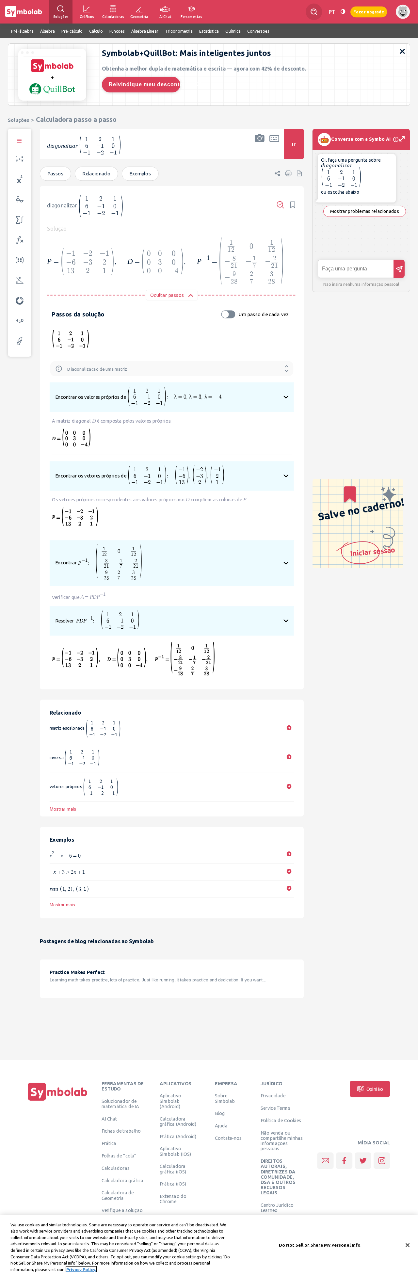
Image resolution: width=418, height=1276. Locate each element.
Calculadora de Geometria (118, 1195)
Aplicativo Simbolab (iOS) (175, 1151)
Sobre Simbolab (225, 1098)
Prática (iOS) (173, 1184)
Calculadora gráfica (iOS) (173, 1169)
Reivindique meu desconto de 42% (144, 84)
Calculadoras (116, 1168)
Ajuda (221, 1125)
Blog (220, 1113)
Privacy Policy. (81, 1269)
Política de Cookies (281, 1120)
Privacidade (273, 1095)
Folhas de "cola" (119, 1155)
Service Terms (275, 1108)
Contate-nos (228, 1138)
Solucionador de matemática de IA (120, 1103)
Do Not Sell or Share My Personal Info (320, 1245)
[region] (209, 1245)
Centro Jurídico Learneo (277, 1208)
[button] (260, 148)
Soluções (18, 120)
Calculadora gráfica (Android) (178, 1121)
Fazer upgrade (368, 11)
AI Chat (109, 1118)
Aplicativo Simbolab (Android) (170, 1101)
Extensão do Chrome (173, 1199)
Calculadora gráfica (123, 1180)
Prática (109, 1143)
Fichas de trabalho (121, 1131)
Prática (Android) (178, 1136)
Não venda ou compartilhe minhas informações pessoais (282, 1140)
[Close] (407, 1245)
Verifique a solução (122, 1210)
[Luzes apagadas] (343, 11)
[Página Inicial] (58, 1100)
